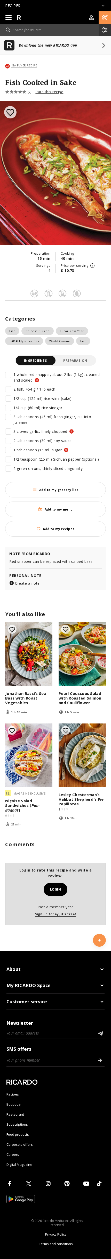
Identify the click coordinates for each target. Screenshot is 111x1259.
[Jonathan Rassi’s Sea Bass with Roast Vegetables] (28, 654)
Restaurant (15, 1114)
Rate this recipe (49, 91)
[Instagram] (49, 1183)
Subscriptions (17, 1124)
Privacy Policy (55, 1234)
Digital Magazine (19, 1164)
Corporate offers (19, 1144)
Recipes (12, 1094)
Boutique (13, 1104)
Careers (12, 1154)
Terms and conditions (56, 1243)
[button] (105, 17)
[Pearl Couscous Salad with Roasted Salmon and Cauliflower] (82, 654)
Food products (17, 1134)
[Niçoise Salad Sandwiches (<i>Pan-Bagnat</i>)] (28, 755)
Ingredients (35, 360)
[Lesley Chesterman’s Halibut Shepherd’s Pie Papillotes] (82, 755)
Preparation (75, 360)
